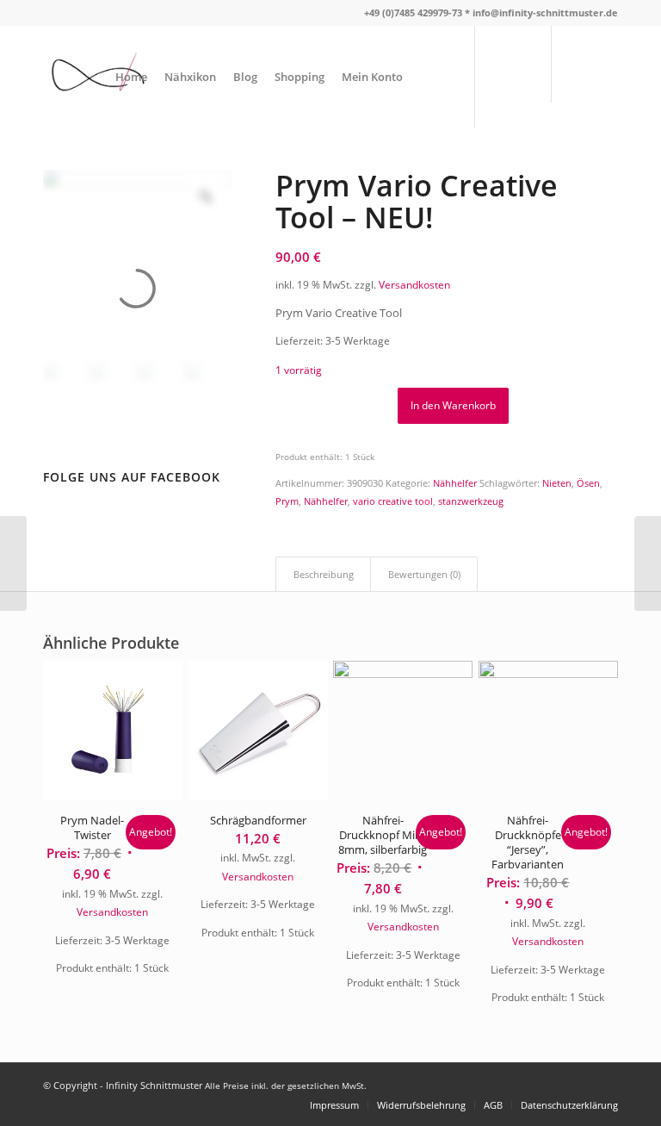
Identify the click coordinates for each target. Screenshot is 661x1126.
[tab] (323, 574)
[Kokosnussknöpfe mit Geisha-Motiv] (647, 563)
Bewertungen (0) (424, 574)
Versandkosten (414, 284)
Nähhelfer (455, 482)
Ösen (588, 482)
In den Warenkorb (453, 405)
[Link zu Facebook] (579, 76)
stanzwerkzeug (470, 501)
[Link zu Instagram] (605, 76)
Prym (287, 501)
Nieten (556, 482)
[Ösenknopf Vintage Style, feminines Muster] (13, 563)
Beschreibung (323, 574)
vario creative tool (393, 501)
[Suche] (425, 77)
